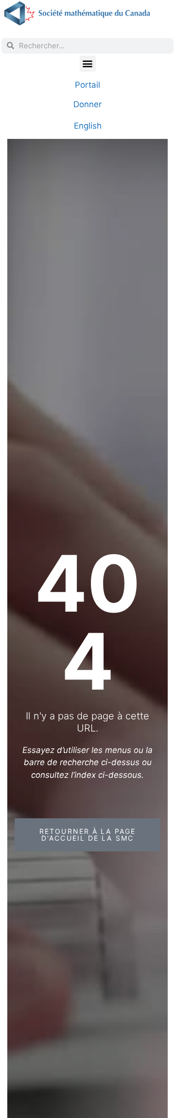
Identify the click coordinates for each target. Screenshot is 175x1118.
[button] (88, 64)
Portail (87, 85)
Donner (87, 104)
